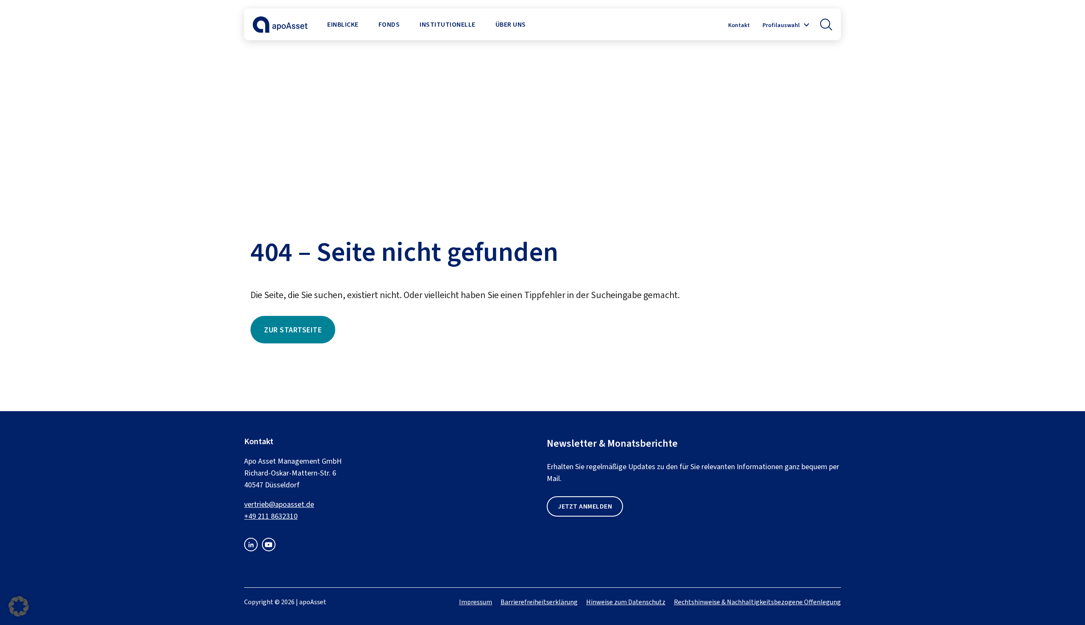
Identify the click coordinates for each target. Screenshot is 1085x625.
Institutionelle (448, 24)
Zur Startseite (293, 330)
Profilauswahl (781, 25)
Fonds (389, 24)
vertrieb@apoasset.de (279, 504)
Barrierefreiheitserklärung (539, 601)
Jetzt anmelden (585, 506)
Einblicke (343, 24)
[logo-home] (280, 30)
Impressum (475, 601)
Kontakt (739, 25)
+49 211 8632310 (271, 516)
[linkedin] (251, 549)
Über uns (510, 24)
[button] (826, 24)
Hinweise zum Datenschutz (625, 601)
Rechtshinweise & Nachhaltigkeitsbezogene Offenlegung (757, 601)
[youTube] (268, 549)
